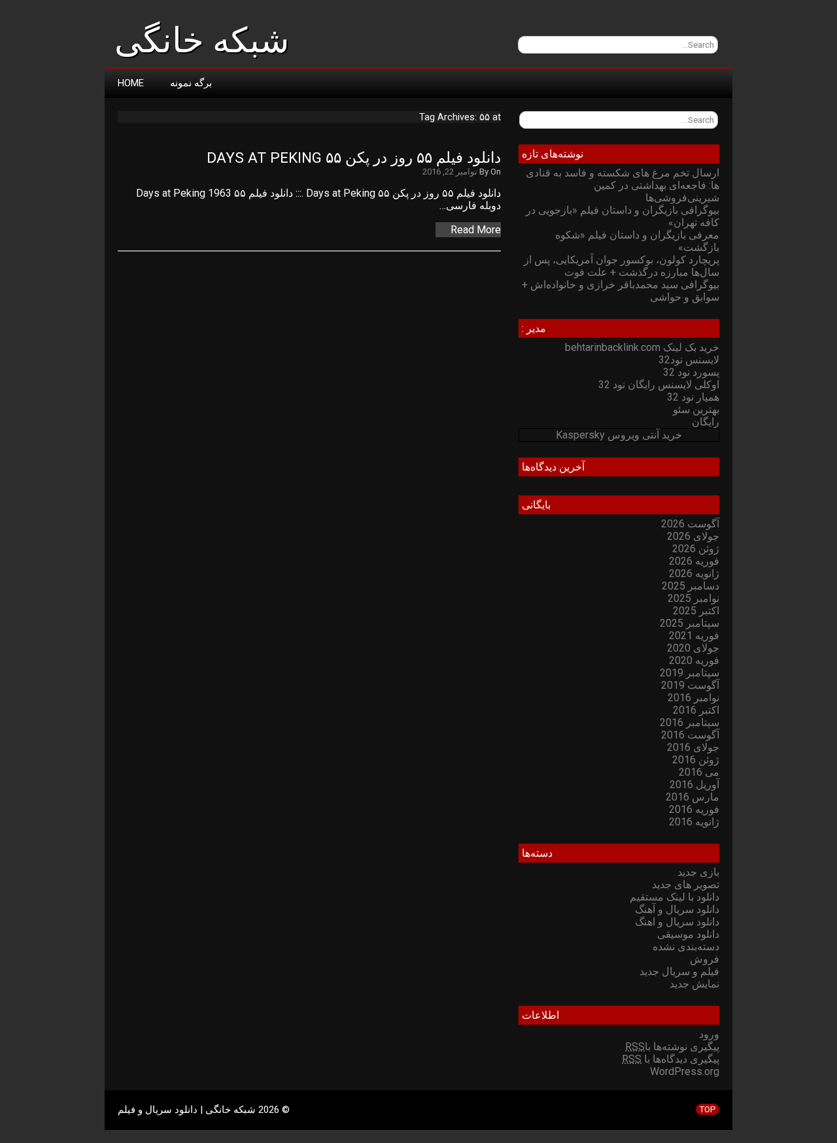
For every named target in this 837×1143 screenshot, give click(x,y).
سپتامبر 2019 (689, 673)
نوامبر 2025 (693, 598)
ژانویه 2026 (694, 573)
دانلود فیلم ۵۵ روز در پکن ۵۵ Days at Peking (354, 158)
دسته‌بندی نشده (686, 946)
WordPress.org (684, 1071)
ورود (709, 1034)
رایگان (705, 422)
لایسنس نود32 (688, 360)
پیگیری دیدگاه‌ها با (670, 1059)
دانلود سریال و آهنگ (677, 909)
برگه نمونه (191, 83)
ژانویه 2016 (694, 822)
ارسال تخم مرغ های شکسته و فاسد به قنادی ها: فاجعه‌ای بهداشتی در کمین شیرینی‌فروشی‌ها (622, 185)
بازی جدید (698, 872)
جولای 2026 (693, 536)
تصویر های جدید (685, 884)
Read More (476, 230)
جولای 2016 (693, 747)
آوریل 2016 (694, 784)
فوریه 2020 (694, 660)
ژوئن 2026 (695, 548)
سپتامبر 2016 (689, 722)
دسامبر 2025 (690, 586)
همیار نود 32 (693, 397)
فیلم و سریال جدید (679, 971)
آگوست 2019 (690, 685)
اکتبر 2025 (696, 611)
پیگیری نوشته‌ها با (672, 1046)
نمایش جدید (694, 984)
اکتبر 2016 (696, 710)
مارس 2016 (692, 797)
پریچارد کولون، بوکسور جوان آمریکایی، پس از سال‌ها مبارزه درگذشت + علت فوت (621, 266)
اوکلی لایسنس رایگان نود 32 (658, 384)
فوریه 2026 (694, 561)
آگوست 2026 (690, 524)
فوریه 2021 (694, 635)
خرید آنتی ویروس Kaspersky (619, 435)
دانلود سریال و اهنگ (677, 922)
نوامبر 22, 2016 (449, 171)
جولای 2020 (693, 648)
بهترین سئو (696, 409)
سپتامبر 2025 (689, 623)
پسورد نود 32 (691, 372)
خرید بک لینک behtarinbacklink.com (642, 347)
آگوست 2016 (690, 735)
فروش (704, 959)
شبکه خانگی (201, 40)
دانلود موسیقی (688, 934)
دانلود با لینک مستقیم (674, 897)
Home (131, 83)
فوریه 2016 (694, 809)
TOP (707, 1109)
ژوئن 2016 (695, 760)
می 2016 (699, 772)
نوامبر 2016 (693, 697)
